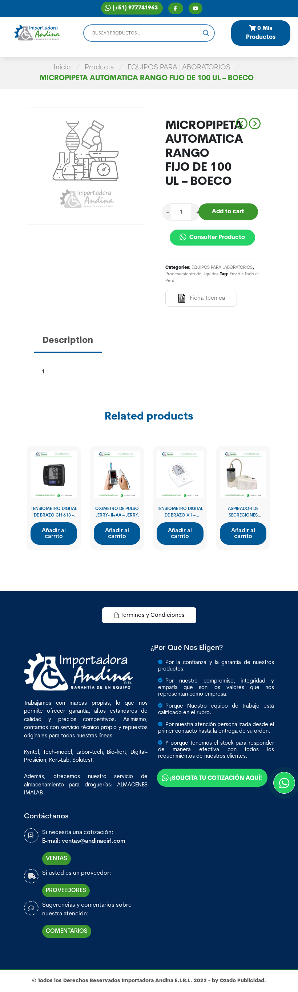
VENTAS (56, 859)
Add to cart (228, 212)
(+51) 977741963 (135, 8)
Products (99, 67)
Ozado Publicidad (242, 981)
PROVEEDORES (66, 891)
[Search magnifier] (206, 33)
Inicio (62, 67)
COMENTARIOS (67, 931)
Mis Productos (260, 33)
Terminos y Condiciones (153, 615)
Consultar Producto (216, 237)
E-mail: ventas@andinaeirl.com (83, 841)
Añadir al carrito (54, 533)
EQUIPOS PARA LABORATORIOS (179, 67)
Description (68, 340)
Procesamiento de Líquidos (192, 274)
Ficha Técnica (207, 298)
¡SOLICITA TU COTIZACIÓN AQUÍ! (216, 778)
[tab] (68, 341)
